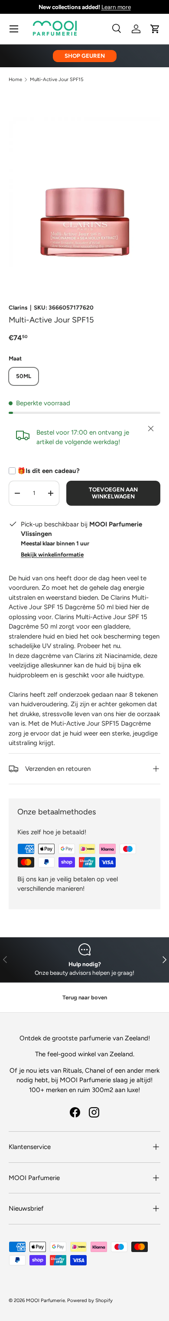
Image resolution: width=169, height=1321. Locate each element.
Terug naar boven (84, 997)
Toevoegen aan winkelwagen (113, 493)
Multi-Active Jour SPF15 (56, 79)
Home (15, 79)
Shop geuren (85, 55)
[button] (155, 28)
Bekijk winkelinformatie (52, 554)
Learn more (116, 6)
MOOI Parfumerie (45, 1300)
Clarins (18, 307)
